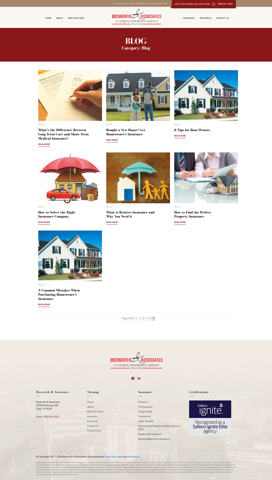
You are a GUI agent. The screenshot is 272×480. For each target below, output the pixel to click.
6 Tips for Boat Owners (192, 130)
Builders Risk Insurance (150, 434)
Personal (142, 402)
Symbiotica (133, 457)
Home (48, 18)
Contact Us (222, 18)
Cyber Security (145, 421)
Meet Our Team (76, 18)
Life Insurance (145, 407)
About (59, 18)
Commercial (144, 416)
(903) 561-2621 (51, 417)
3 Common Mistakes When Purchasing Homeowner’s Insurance (59, 294)
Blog (41, 125)
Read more (44, 144)
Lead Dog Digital (114, 457)
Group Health (145, 412)
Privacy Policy (94, 431)
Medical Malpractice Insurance (154, 439)
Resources (205, 18)
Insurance (189, 18)
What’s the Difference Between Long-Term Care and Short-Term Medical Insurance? (63, 134)
